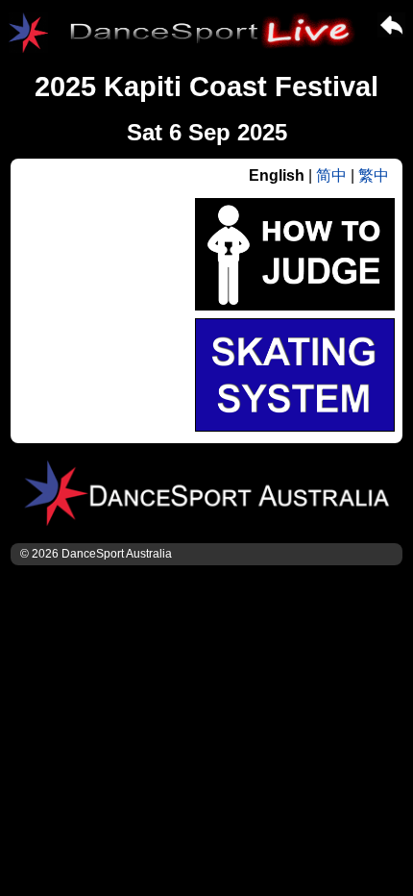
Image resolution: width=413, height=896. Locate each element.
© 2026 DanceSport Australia (96, 553)
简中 (331, 175)
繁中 (373, 175)
